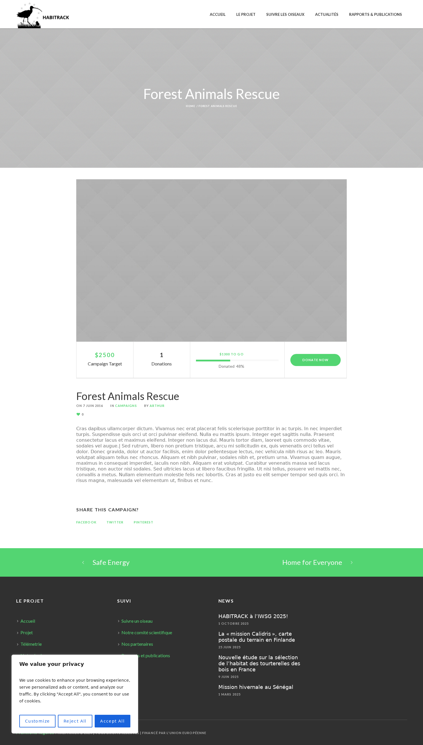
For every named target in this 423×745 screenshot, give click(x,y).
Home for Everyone (312, 562)
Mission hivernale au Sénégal (255, 687)
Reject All (75, 721)
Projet (26, 632)
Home (190, 106)
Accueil (27, 621)
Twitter (115, 522)
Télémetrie (31, 644)
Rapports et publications (145, 655)
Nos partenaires (137, 644)
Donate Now (315, 360)
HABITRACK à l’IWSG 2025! (253, 616)
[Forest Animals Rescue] (211, 260)
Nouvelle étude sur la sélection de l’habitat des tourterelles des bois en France (259, 663)
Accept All (112, 721)
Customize (37, 721)
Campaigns (126, 405)
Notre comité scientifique (146, 632)
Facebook (86, 522)
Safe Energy (111, 562)
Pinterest (144, 522)
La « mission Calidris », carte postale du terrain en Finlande (256, 637)
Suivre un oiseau (137, 621)
